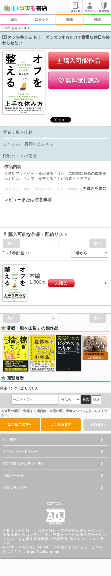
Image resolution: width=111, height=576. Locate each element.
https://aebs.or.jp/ (43, 551)
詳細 (96, 400)
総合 (14, 19)
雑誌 (97, 19)
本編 (34, 276)
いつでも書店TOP (14, 28)
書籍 (69, 19)
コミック (42, 19)
